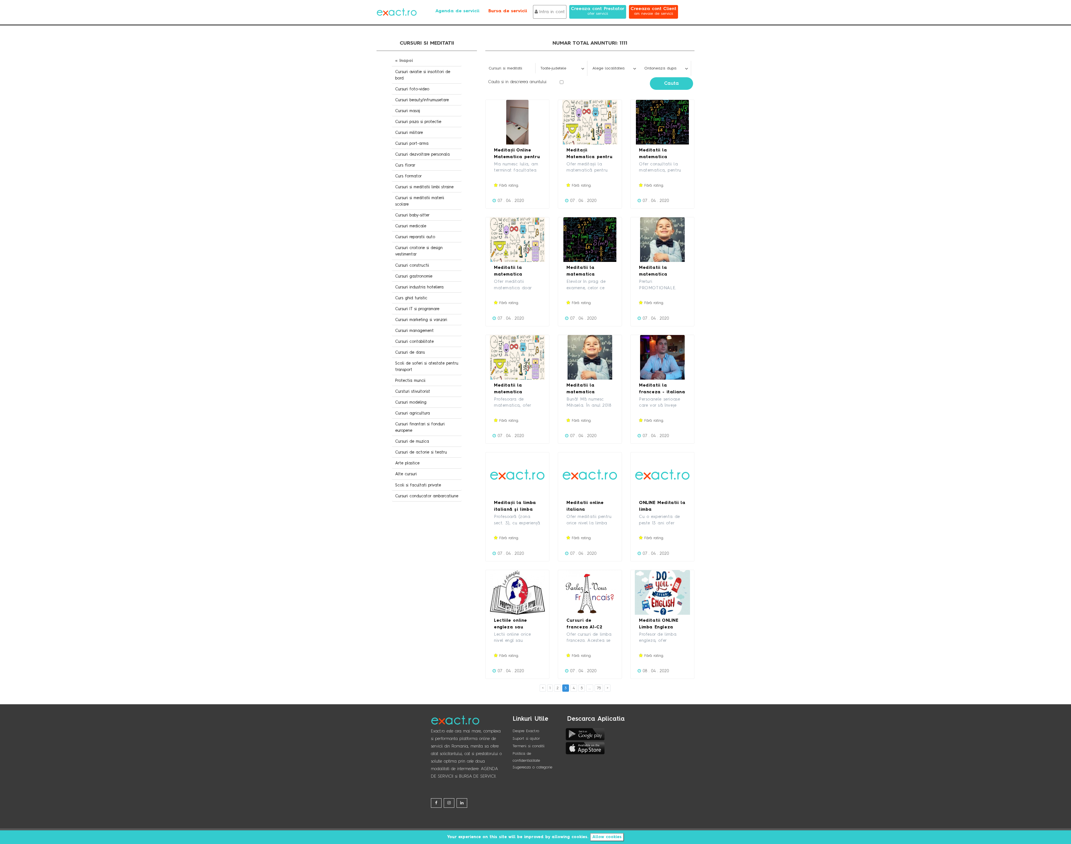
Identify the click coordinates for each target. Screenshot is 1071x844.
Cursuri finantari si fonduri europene (420, 427)
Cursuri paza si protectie (418, 122)
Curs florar (405, 165)
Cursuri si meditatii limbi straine (424, 187)
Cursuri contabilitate (414, 342)
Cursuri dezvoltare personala (422, 154)
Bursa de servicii (507, 11)
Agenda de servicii (457, 11)
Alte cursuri (406, 474)
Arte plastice (407, 463)
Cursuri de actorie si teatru (421, 452)
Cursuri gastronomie (413, 276)
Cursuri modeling (410, 402)
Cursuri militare (409, 133)
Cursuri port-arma (411, 144)
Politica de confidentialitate (526, 757)
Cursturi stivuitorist (412, 392)
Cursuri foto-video (412, 89)
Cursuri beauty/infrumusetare (422, 100)
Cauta (671, 83)
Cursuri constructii (412, 265)
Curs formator (408, 176)
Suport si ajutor (526, 739)
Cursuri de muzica (412, 441)
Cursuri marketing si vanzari (421, 320)
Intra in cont (552, 12)
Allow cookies (607, 837)
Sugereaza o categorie (532, 767)
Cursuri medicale (410, 226)
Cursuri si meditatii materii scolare (419, 201)
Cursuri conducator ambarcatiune (426, 496)
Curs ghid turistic (411, 298)
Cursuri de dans (410, 353)
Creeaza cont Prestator (597, 11)
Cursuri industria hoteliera (419, 287)
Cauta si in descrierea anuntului (517, 82)
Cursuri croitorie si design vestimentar (419, 251)
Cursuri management (414, 331)
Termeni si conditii (528, 746)
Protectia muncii (410, 381)
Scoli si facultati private (418, 485)
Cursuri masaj (407, 111)
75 (599, 688)
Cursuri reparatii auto (415, 237)
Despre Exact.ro (526, 731)
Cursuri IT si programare (417, 309)
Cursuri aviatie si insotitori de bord (422, 75)
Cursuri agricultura (412, 413)
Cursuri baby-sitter (412, 215)
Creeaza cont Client (653, 11)
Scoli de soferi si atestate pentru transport (426, 366)
